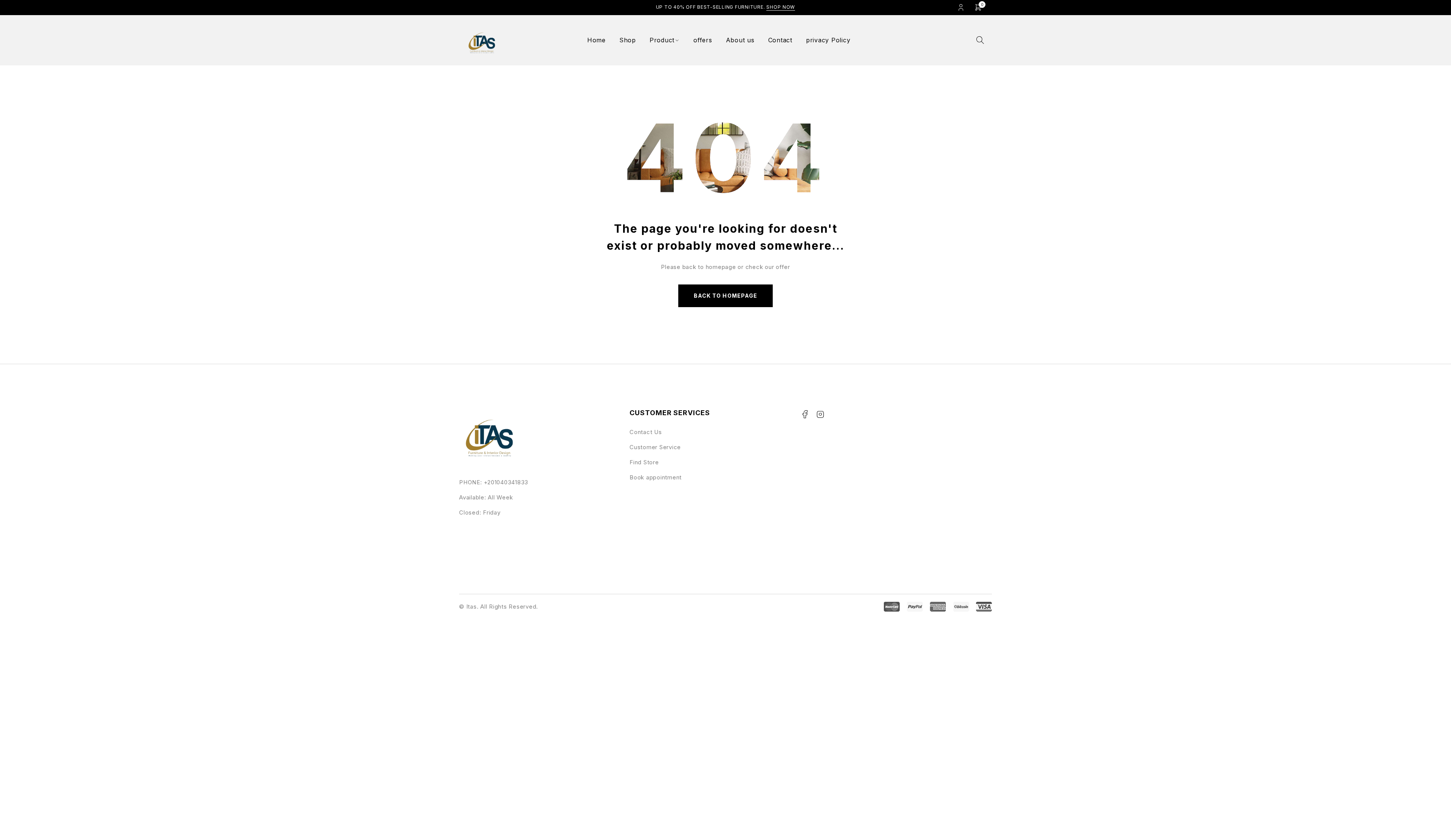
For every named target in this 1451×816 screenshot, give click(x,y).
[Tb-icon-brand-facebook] (805, 414)
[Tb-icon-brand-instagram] (820, 414)
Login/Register (961, 7)
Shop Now (780, 7)
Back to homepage (725, 295)
